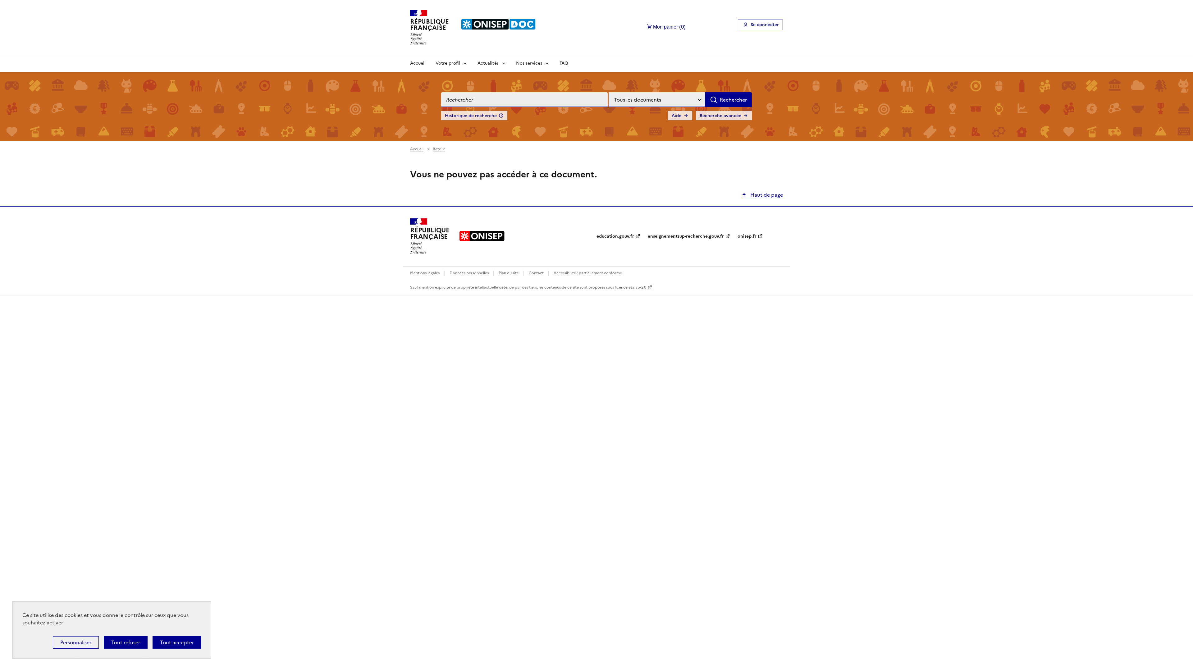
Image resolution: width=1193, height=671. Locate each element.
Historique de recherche (471, 115)
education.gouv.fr (615, 236)
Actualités (488, 63)
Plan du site (509, 273)
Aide (676, 115)
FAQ (564, 63)
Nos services (529, 63)
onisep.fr (747, 236)
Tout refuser (125, 642)
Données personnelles (470, 273)
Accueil (418, 63)
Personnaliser (75, 642)
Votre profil (448, 63)
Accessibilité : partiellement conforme (588, 273)
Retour (439, 149)
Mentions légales (425, 273)
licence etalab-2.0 (630, 287)
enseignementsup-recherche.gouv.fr (686, 236)
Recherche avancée (720, 115)
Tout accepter (177, 642)
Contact (537, 273)
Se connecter (765, 24)
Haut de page (766, 195)
